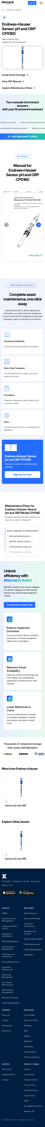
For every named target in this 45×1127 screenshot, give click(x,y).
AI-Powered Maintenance (7, 983)
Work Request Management (8, 991)
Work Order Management (7, 976)
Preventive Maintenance (7, 968)
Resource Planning (10, 998)
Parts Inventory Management (8, 948)
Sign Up (32, 3)
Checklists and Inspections (8, 955)
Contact (5, 1080)
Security (27, 1069)
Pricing (26, 881)
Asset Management (10, 941)
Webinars (28, 1041)
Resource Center (31, 1020)
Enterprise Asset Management (9, 919)
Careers (5, 1020)
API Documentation (32, 1057)
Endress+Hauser (14, 10)
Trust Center (29, 1074)
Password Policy (31, 1090)
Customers (6, 881)
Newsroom (6, 1031)
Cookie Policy (29, 1096)
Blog (26, 1031)
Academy (28, 1026)
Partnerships (7, 1026)
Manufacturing (30, 913)
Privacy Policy (30, 1085)
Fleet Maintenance (32, 944)
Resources (35, 881)
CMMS (4, 913)
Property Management (33, 939)
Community (28, 1047)
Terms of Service (31, 1080)
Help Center (7, 1069)
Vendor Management (11, 1003)
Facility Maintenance (11, 962)
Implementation (8, 1074)
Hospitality (28, 955)
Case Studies (29, 1015)
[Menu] (41, 3)
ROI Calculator (30, 1052)
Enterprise (17, 881)
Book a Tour (7, 885)
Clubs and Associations (29, 925)
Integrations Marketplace (7, 935)
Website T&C (29, 1111)
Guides (27, 1036)
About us (5, 1015)
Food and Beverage (32, 918)
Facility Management (33, 950)
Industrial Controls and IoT (9, 927)
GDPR (26, 1101)
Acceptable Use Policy (33, 1106)
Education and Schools (30, 932)
